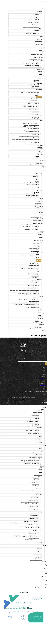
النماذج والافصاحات (39, 97)
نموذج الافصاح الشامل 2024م (34, 98)
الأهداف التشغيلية (39, 39)
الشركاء (43, 166)
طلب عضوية (40, 72)
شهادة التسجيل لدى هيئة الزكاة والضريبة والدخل (31, 21)
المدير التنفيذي (36, 30)
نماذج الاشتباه (39, 108)
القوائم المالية (37, 156)
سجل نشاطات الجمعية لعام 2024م (33, 128)
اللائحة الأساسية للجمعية (35, 16)
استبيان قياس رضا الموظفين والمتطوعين (35, 59)
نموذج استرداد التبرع (38, 161)
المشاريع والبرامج (42, 51)
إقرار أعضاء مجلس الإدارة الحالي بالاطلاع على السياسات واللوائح (29, 92)
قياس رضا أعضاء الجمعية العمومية (36, 54)
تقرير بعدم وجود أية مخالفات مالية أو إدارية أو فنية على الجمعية (29, 136)
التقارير (41, 133)
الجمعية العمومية (39, 83)
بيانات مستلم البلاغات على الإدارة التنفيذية (32, 31)
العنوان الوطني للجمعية (35, 25)
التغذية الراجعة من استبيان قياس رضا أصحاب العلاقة (31, 63)
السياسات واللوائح (39, 89)
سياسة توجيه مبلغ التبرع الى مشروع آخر (36, 164)
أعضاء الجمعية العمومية (35, 86)
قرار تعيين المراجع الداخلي (35, 117)
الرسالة (41, 38)
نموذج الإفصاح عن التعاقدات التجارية (33, 101)
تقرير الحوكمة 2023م (35, 134)
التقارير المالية (40, 154)
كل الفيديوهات (39, 148)
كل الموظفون (39, 69)
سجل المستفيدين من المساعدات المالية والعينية (32, 131)
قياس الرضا (42, 215)
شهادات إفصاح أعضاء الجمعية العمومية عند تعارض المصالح (30, 105)
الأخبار (43, 47)
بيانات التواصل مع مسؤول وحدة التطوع (33, 35)
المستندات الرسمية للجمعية (37, 13)
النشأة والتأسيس (39, 11)
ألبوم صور (40, 50)
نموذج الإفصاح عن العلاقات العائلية (33, 103)
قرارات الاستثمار (39, 145)
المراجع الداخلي (39, 115)
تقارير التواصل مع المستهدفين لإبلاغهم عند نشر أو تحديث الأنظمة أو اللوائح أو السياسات (25, 139)
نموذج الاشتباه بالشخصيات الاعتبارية (33, 109)
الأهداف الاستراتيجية (38, 41)
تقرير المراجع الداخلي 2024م (35, 118)
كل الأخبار (40, 48)
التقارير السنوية (39, 153)
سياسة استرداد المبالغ (38, 163)
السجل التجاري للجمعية (35, 24)
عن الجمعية (42, 171)
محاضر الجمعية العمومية (35, 87)
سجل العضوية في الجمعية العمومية (33, 122)
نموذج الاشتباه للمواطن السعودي (34, 111)
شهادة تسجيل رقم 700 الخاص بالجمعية (33, 22)
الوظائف (40, 74)
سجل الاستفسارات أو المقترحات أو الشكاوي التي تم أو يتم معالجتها (28, 130)
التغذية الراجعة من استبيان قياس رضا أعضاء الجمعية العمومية (29, 62)
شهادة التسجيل (36, 17)
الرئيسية (43, 8)
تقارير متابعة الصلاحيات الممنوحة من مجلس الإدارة (31, 144)
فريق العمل (40, 71)
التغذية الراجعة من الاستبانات (37, 60)
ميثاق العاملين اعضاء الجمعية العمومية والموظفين (31, 106)
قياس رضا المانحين (39, 56)
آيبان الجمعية (37, 19)
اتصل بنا (43, 167)
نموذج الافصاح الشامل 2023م (34, 100)
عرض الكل (37, 90)
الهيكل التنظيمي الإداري (38, 43)
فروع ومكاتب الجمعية (38, 44)
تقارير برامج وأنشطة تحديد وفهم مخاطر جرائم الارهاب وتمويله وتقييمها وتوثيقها (26, 141)
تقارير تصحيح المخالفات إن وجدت (34, 137)
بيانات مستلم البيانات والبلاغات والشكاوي (32, 33)
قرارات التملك (40, 147)
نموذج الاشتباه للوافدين (35, 112)
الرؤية (41, 36)
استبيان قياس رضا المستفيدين (37, 57)
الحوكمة (43, 75)
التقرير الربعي (37, 157)
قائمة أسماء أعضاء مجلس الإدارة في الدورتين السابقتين (31, 27)
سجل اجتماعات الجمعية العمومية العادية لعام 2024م (31, 123)
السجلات (40, 120)
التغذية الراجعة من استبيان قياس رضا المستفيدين (31, 65)
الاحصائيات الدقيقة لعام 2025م (37, 159)
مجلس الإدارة (40, 78)
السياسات (37, 94)
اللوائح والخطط (37, 95)
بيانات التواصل (39, 28)
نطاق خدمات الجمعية (38, 46)
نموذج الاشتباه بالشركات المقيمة (34, 114)
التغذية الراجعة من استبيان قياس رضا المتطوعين (32, 66)
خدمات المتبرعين (42, 160)
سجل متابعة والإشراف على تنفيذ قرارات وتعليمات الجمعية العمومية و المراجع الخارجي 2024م (24, 126)
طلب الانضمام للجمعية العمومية (34, 84)
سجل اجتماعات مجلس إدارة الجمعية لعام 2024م (31, 125)
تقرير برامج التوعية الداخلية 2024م (33, 142)
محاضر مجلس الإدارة (36, 81)
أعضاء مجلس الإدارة (36, 14)
